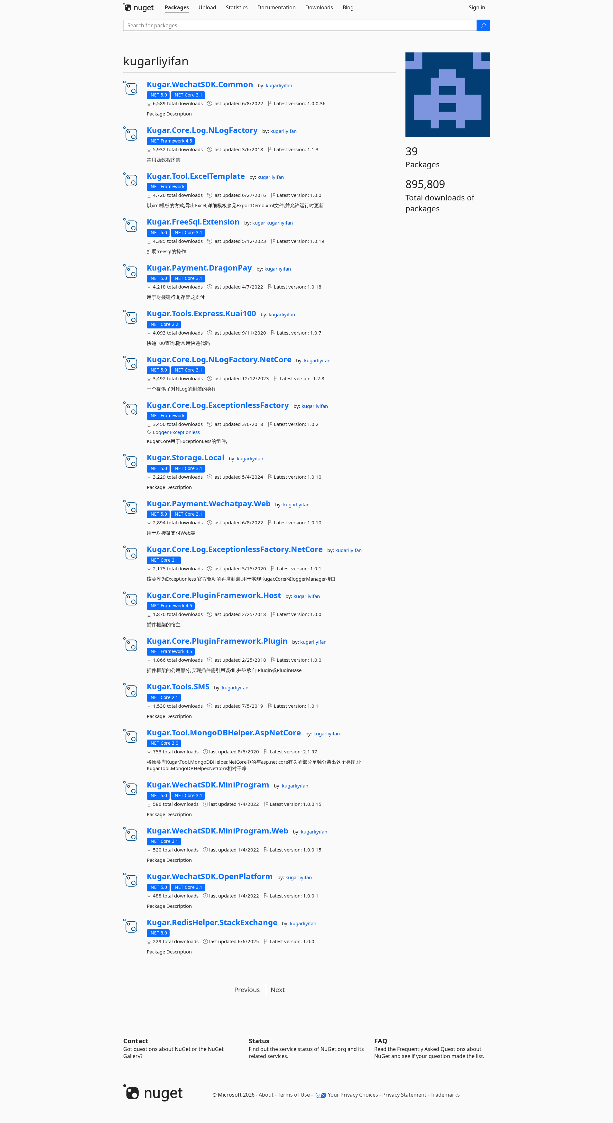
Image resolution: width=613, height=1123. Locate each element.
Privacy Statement (404, 1094)
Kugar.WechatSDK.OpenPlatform (210, 876)
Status (259, 1040)
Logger (161, 432)
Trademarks (445, 1094)
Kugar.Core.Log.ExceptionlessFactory (218, 405)
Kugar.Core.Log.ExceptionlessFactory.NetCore (235, 549)
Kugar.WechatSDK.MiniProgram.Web (217, 830)
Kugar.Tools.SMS (178, 686)
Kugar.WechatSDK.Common (200, 84)
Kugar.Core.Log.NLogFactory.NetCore (219, 359)
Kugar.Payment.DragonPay (199, 267)
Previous (247, 989)
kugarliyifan (279, 85)
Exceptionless (185, 432)
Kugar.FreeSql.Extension (193, 221)
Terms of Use (294, 1094)
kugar (259, 222)
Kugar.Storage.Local (185, 457)
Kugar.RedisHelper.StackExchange (212, 922)
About (266, 1094)
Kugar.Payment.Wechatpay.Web (209, 503)
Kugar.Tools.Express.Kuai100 (201, 313)
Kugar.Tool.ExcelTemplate (196, 175)
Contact (135, 1040)
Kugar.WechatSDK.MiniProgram (208, 784)
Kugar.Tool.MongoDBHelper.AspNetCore (224, 732)
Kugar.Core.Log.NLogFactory (202, 129)
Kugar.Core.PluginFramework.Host (214, 595)
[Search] (483, 25)
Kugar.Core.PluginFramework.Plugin (217, 640)
